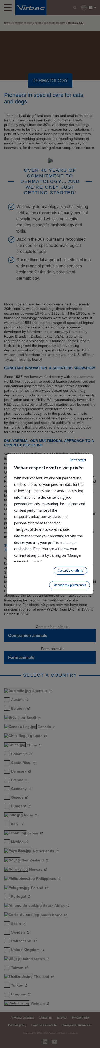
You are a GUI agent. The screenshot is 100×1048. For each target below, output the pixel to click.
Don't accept (77, 460)
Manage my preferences (69, 585)
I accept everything (70, 570)
